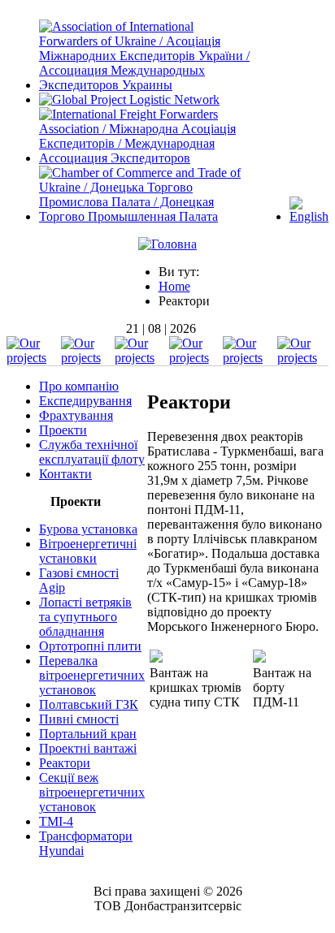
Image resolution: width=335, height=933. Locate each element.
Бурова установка (88, 529)
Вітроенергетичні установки (88, 551)
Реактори (64, 763)
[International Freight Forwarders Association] (146, 158)
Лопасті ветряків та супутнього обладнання (85, 616)
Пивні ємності (79, 719)
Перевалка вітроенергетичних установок (92, 675)
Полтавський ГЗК (88, 704)
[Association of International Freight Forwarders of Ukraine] (146, 85)
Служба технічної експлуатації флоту (92, 452)
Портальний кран (88, 734)
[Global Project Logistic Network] (129, 99)
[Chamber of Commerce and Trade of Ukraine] (146, 216)
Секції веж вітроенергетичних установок (92, 792)
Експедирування (85, 401)
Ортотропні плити (90, 646)
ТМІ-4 (56, 821)
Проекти (63, 430)
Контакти (65, 474)
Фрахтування (76, 415)
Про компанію (79, 386)
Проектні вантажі (88, 748)
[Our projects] (32, 358)
